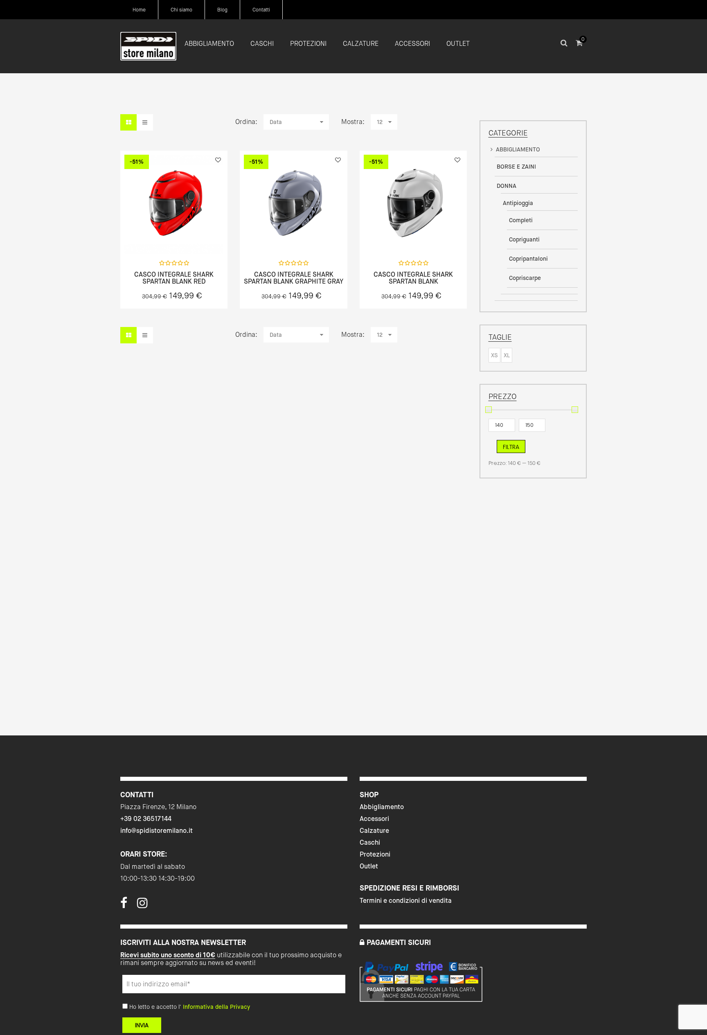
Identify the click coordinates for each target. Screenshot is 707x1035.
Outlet (369, 866)
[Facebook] (123, 905)
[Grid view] (128, 122)
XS (494, 355)
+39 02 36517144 (145, 819)
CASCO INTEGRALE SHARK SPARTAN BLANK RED (174, 278)
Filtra (511, 447)
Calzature (374, 830)
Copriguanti (524, 239)
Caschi (370, 842)
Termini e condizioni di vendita (406, 900)
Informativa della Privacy (216, 1006)
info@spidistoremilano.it (156, 830)
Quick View (152, 236)
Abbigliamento (382, 807)
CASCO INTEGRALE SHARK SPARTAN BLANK (413, 278)
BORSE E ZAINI (516, 166)
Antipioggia (518, 203)
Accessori (374, 819)
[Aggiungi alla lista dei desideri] (218, 160)
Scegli (174, 236)
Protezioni (375, 854)
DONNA (506, 186)
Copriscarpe (525, 278)
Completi (521, 220)
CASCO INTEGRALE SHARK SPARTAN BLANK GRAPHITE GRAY (293, 278)
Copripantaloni (528, 258)
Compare (195, 236)
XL (507, 355)
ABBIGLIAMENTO (518, 149)
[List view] (145, 122)
